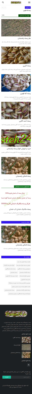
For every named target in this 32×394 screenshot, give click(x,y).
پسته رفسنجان (13, 272)
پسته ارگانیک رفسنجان (25, 272)
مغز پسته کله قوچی (25, 279)
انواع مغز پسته (17, 345)
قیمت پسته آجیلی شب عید (23, 262)
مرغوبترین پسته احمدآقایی (24, 269)
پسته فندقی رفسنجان (23, 176)
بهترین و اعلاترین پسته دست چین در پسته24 (19, 283)
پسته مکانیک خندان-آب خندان (20, 209)
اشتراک (6, 377)
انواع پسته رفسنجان (24, 16)
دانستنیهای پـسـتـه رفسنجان (22, 187)
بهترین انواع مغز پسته (25, 276)
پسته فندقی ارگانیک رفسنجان (23, 290)
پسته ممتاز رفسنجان (9, 290)
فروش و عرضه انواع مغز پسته (23, 265)
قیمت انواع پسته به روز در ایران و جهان (21, 287)
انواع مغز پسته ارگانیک (9, 265)
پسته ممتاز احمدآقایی (10, 269)
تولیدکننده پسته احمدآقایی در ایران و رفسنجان (19, 294)
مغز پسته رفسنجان (24, 38)
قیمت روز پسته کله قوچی (11, 276)
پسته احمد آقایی (25, 121)
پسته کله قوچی (27, 10)
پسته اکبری (27, 66)
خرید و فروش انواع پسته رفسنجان (19, 149)
